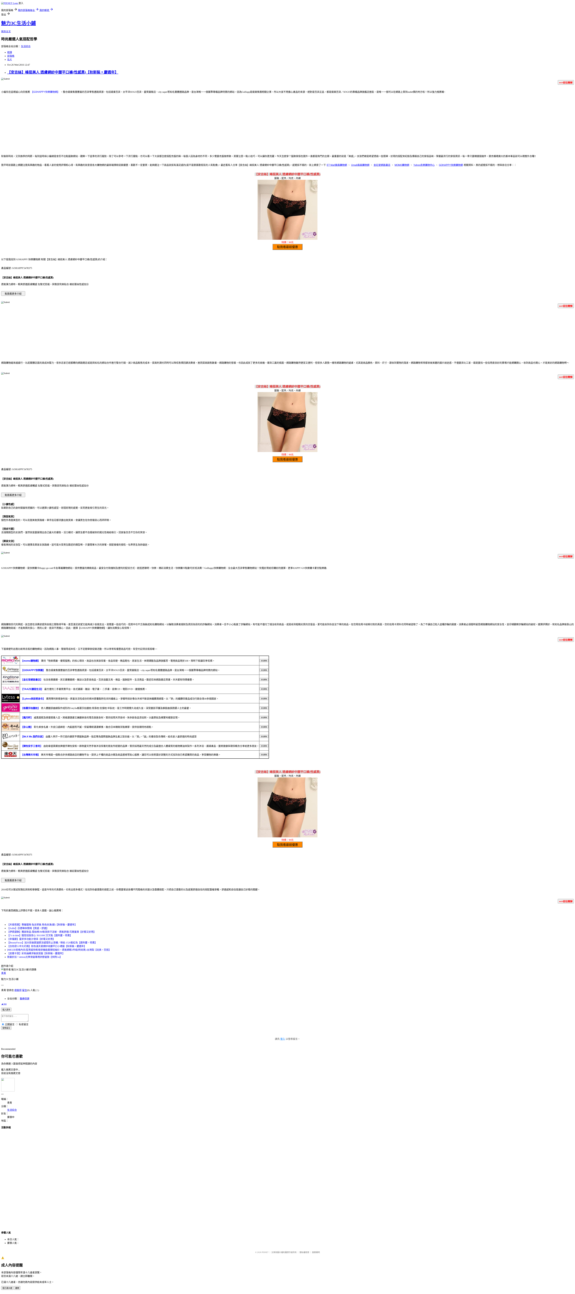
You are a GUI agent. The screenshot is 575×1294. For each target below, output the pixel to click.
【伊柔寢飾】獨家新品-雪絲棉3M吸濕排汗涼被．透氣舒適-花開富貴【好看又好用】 (51, 932)
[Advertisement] (287, 127)
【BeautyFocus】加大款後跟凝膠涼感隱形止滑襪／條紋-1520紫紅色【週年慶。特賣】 (52, 942)
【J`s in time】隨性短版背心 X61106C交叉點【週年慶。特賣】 (39, 935)
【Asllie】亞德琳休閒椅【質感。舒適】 (28, 928)
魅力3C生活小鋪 (18, 23)
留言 (24, 990)
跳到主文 (6, 31)
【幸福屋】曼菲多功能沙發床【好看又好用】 (31, 939)
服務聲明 (316, 1252)
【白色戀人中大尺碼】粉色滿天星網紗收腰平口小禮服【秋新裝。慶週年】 (46, 946)
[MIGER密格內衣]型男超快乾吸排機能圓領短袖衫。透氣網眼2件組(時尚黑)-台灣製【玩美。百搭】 (59, 950)
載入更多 (6, 1010)
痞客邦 (18, 990)
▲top (4, 1004)
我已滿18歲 (7, 1288)
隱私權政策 (304, 1252)
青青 (3, 973)
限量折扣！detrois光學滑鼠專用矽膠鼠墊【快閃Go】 (34, 957)
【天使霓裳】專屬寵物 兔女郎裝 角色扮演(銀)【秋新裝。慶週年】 (42, 924)
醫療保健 (24, 998)
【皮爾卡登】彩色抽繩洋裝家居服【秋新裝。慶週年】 (36, 953)
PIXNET (265, 1252)
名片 (9, 59)
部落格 (10, 56)
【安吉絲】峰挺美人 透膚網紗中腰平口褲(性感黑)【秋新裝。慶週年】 (62, 72)
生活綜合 (26, 46)
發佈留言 (6, 1028)
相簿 (9, 52)
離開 (17, 1288)
